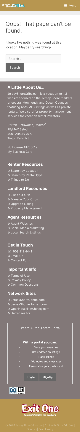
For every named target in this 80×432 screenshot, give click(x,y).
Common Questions (25, 284)
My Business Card (20, 151)
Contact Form (20, 260)
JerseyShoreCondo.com (28, 300)
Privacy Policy (21, 280)
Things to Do (20, 179)
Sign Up (47, 377)
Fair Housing (46, 429)
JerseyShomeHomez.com (29, 304)
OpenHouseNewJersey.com (30, 309)
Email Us (17, 256)
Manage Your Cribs (24, 199)
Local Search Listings (26, 232)
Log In (31, 377)
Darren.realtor (20, 313)
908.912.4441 (22, 251)
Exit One (68, 425)
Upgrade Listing (22, 204)
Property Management (26, 208)
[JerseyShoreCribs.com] (13, 5)
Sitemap (31, 429)
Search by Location (24, 170)
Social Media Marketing (27, 228)
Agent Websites (22, 223)
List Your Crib (20, 195)
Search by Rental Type (26, 175)
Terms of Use (20, 275)
